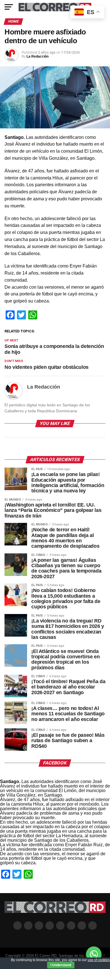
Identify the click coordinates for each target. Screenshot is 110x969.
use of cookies (99, 960)
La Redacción (38, 56)
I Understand (60, 965)
